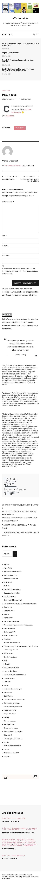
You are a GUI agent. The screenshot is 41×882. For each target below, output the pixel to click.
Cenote (17, 877)
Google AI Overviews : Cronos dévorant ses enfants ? (18, 61)
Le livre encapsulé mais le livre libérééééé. (30, 179)
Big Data (7, 586)
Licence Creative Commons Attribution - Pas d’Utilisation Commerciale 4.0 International (20, 325)
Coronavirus (8, 607)
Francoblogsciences (11, 650)
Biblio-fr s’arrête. (9, 858)
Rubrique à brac (9, 724)
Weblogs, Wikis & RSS (11, 753)
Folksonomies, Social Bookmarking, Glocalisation (21, 646)
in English (7, 664)
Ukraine (6, 742)
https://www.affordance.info (13, 165)
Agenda (6, 564)
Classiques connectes (12, 593)
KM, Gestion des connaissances (15, 675)
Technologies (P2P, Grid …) (13, 739)
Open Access (8, 696)
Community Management (13, 600)
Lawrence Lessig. (20, 355)
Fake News (7, 639)
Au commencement (11, 579)
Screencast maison (11, 728)
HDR (5, 660)
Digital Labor (8, 618)
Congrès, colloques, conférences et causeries (20, 604)
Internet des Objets (10, 671)
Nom (4, 236)
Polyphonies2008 (10, 714)
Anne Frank (8, 568)
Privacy (6, 717)
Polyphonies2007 (10, 710)
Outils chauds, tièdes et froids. (14, 699)
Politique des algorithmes (13, 707)
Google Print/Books (10, 657)
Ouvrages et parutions (12, 703)
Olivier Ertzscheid (8, 99)
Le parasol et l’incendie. (11, 53)
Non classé (8, 692)
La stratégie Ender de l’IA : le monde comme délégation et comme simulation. (18, 70)
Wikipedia (7, 756)
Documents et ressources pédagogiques (18, 625)
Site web (5, 256)
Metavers (7, 682)
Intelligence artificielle (11, 667)
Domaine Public (9, 628)
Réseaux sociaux (10, 721)
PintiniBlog (9, 116)
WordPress (6, 878)
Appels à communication (12, 571)
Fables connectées (10, 635)
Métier (6, 685)
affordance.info (20, 18)
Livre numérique (9, 678)
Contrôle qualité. (10, 178)
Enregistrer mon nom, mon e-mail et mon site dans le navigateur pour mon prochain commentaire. (20, 271)
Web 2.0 (6, 749)
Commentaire (8, 202)
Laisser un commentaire (25, 283)
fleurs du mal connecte (12, 643)
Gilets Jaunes (8, 653)
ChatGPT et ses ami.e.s (12, 589)
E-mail (5, 246)
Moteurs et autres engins (13, 689)
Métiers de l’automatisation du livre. (18, 832)
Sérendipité (8, 735)
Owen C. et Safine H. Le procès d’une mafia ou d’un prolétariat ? (20, 44)
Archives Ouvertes (10, 575)
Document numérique (11, 621)
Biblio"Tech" (6, 91)
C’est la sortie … (9, 848)
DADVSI (6, 614)
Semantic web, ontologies (13, 731)
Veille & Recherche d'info (12, 746)
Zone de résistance (10, 821)
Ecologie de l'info (10, 632)
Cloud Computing (10, 596)
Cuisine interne (9, 611)
